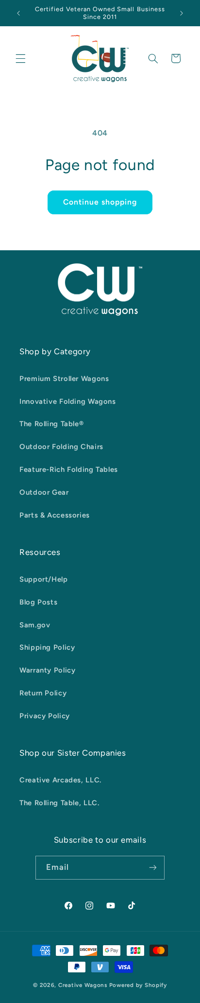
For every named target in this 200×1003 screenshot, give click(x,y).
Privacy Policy (44, 715)
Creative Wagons (82, 985)
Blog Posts (38, 602)
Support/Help (43, 579)
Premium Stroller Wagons (64, 378)
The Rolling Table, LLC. (59, 802)
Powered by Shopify (138, 985)
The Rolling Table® (51, 423)
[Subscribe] (153, 868)
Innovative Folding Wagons (67, 401)
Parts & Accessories (54, 515)
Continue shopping (100, 202)
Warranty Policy (47, 670)
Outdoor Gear (44, 492)
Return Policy (43, 693)
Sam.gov (34, 625)
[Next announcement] (181, 13)
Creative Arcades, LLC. (60, 780)
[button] (20, 58)
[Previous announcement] (18, 13)
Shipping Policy (47, 647)
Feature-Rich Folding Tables (68, 469)
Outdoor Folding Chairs (61, 446)
